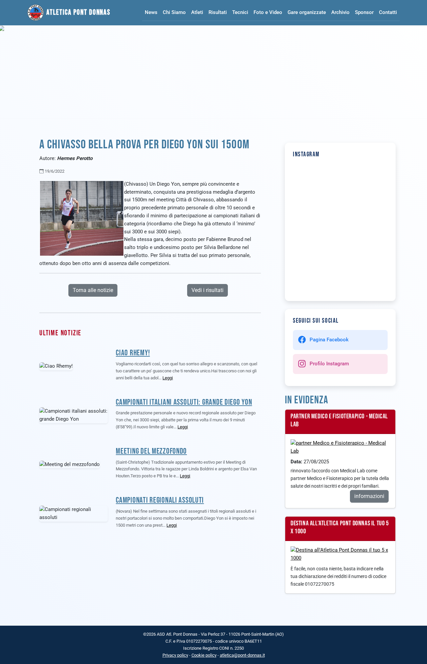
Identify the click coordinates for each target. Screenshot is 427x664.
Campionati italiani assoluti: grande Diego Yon (184, 402)
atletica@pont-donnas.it (242, 655)
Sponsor (364, 12)
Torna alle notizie (93, 290)
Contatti (388, 12)
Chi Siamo (174, 12)
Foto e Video (268, 12)
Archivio (340, 12)
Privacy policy (175, 655)
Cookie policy (204, 655)
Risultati (217, 12)
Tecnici (240, 12)
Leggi (167, 377)
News (151, 12)
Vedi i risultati (207, 290)
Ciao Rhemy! (133, 353)
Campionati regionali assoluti (160, 500)
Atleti (197, 12)
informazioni (369, 496)
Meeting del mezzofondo (151, 451)
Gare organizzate (307, 12)
